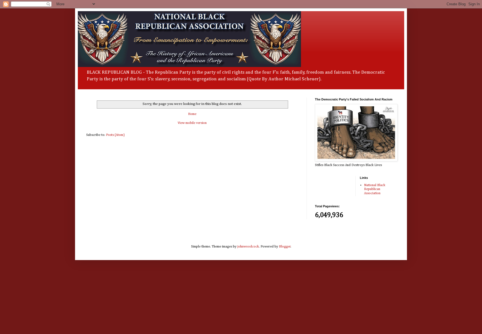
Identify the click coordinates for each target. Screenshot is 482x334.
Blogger (285, 246)
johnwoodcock (248, 246)
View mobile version (192, 123)
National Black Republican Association (374, 189)
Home (192, 114)
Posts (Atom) (115, 135)
